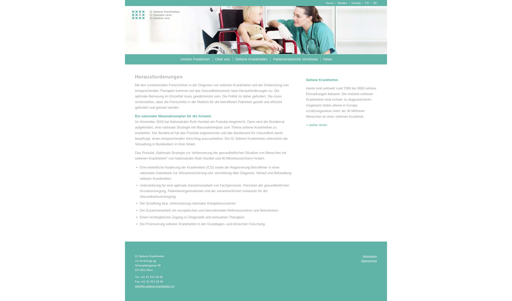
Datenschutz (369, 260)
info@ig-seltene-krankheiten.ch (154, 286)
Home (330, 3)
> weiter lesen (316, 125)
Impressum (370, 256)
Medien (342, 3)
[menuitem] (330, 3)
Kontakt (356, 3)
